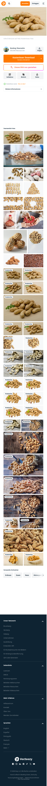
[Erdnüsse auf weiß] (29, 321)
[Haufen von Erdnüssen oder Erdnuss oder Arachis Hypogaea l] (23, 748)
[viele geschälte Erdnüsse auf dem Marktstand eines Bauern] (13, 345)
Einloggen (35, 3)
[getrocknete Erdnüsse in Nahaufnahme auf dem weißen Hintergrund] (13, 216)
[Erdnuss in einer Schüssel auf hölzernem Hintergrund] (13, 766)
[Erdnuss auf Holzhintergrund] (13, 483)
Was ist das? (21, 84)
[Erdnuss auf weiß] (13, 538)
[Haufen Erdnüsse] (13, 201)
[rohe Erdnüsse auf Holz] (33, 345)
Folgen (39, 50)
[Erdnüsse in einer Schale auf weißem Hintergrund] (13, 187)
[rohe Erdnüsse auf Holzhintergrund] (13, 136)
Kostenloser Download (24, 58)
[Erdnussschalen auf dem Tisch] (23, 168)
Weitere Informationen (12, 88)
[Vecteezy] (3, 3)
